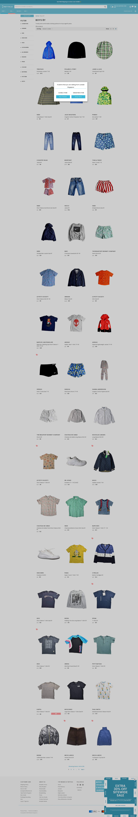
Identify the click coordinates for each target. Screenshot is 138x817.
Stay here (78, 96)
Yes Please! (63, 96)
